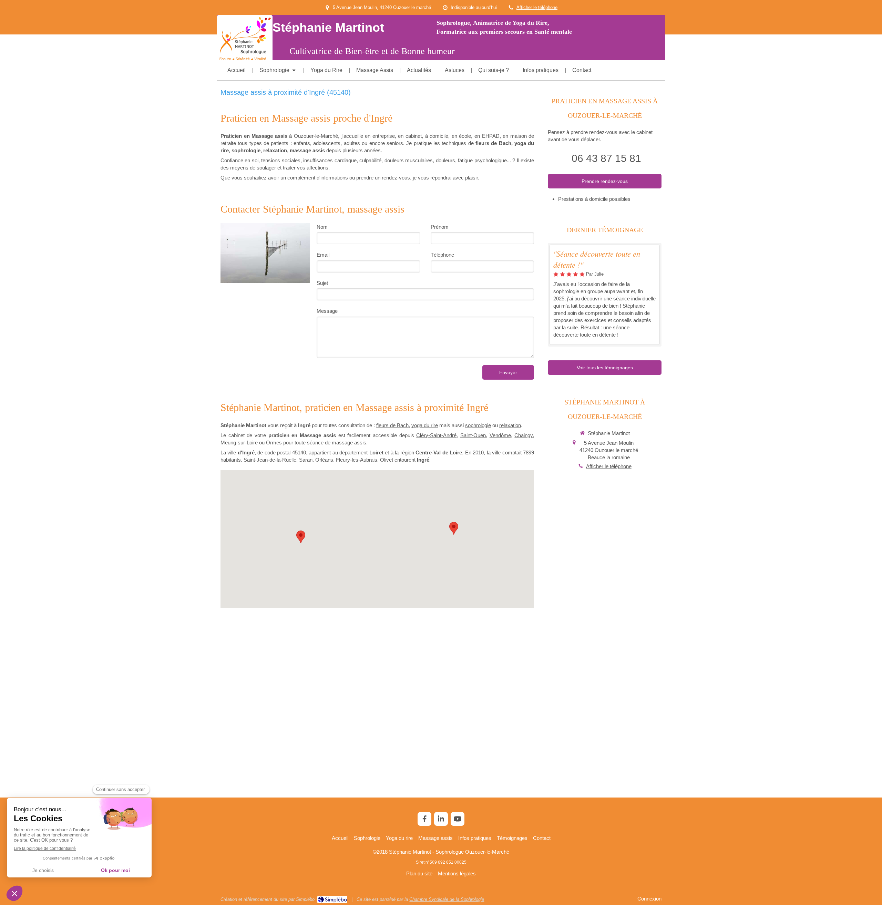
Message (327, 311)
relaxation (510, 425)
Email (323, 255)
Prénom (440, 227)
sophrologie (478, 425)
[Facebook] (424, 819)
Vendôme (500, 435)
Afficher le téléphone (536, 7)
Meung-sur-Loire (239, 442)
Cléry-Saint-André (436, 435)
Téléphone (442, 255)
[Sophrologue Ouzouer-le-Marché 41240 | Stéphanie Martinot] (245, 39)
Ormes (274, 442)
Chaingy (523, 435)
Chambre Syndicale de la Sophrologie (446, 899)
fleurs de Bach (392, 425)
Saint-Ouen (473, 435)
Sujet (322, 283)
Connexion (649, 899)
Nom (322, 227)
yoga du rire (424, 425)
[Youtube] (457, 819)
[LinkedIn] (441, 819)
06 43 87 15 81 (606, 158)
